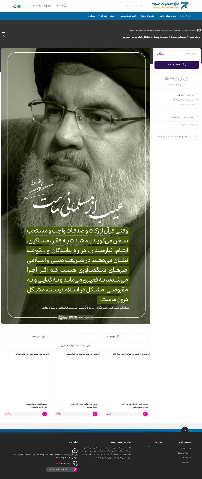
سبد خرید (185, 462)
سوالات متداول (183, 453)
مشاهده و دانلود (174, 64)
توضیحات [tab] (111, 336)
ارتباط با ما (184, 448)
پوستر (187, 30)
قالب (194, 30)
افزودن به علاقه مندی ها (3, 34)
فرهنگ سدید (180, 124)
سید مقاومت (175, 117)
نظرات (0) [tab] (36, 336)
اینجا (73, 346)
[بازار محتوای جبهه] (169, 5)
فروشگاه (185, 457)
